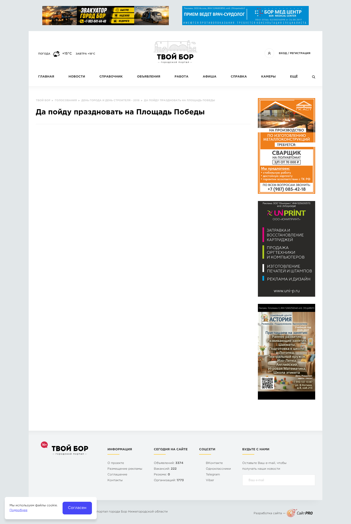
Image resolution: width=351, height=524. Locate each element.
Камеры (268, 77)
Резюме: (162, 475)
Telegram (213, 475)
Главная (46, 77)
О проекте (115, 463)
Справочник (111, 77)
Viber (210, 480)
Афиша (209, 77)
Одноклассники (218, 469)
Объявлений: (168, 463)
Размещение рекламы (124, 469)
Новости (77, 77)
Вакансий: (165, 469)
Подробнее (18, 510)
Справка (239, 77)
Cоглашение (117, 475)
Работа (181, 77)
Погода (44, 54)
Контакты (115, 480)
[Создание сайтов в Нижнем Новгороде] (300, 513)
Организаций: (169, 480)
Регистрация (300, 53)
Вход (283, 53)
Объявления (148, 77)
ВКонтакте (214, 463)
